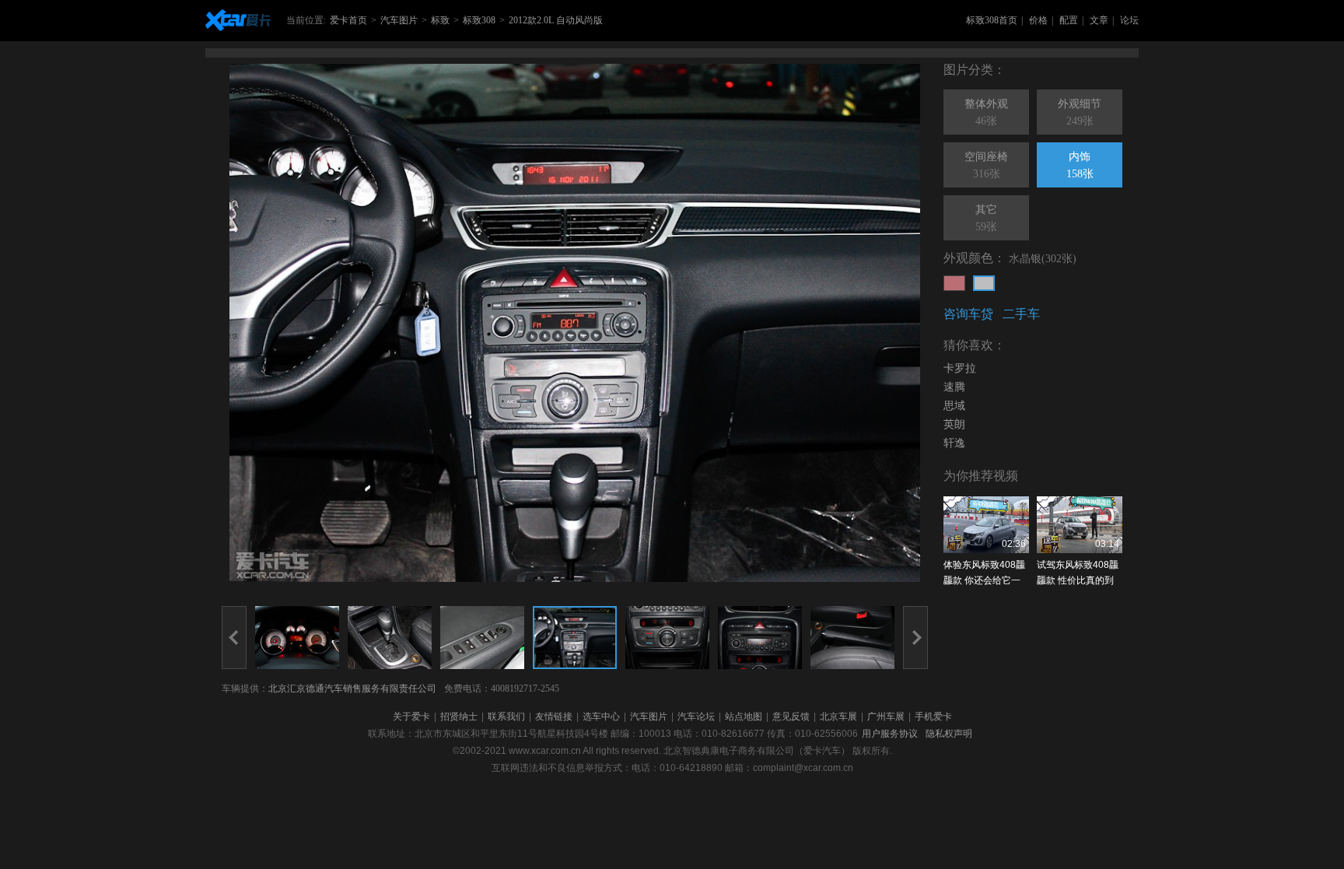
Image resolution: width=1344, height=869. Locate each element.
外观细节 (1079, 112)
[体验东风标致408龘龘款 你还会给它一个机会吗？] (986, 524)
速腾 (954, 387)
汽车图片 (399, 20)
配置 (1068, 20)
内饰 (1080, 165)
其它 (986, 218)
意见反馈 (791, 716)
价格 (1038, 20)
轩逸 (954, 443)
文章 (1099, 20)
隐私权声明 (949, 733)
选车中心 (601, 716)
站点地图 (743, 716)
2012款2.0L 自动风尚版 (556, 20)
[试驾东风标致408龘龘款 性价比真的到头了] (1079, 524)
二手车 (1021, 314)
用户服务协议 (890, 733)
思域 (954, 406)
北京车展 (838, 716)
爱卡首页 (348, 20)
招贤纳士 (459, 716)
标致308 (479, 20)
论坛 (1129, 20)
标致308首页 (991, 20)
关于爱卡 (411, 716)
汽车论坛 (696, 716)
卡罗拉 (959, 368)
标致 (440, 20)
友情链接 (553, 716)
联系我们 (506, 716)
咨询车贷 (968, 314)
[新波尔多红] (954, 283)
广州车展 (886, 716)
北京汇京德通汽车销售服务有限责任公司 (352, 688)
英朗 (954, 424)
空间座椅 (986, 165)
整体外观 (986, 112)
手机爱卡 (933, 716)
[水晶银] (984, 283)
